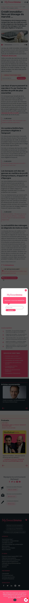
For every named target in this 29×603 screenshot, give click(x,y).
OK (15, 600)
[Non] (27, 596)
